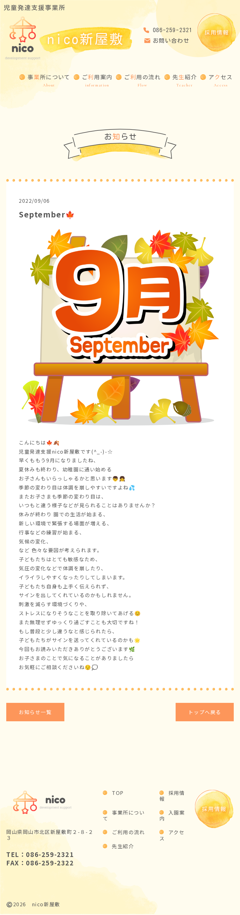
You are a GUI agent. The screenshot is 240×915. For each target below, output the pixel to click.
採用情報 (216, 32)
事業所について (124, 815)
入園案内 (172, 815)
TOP (118, 792)
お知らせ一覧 (35, 712)
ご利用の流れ (128, 832)
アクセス (172, 835)
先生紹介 (123, 846)
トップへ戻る (204, 712)
